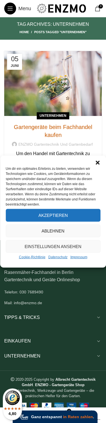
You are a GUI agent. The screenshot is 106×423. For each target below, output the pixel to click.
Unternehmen (53, 116)
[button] (97, 163)
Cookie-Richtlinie (32, 257)
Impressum (78, 257)
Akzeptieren (53, 215)
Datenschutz (58, 257)
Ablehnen (53, 230)
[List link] (53, 292)
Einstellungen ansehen (53, 246)
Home (24, 32)
